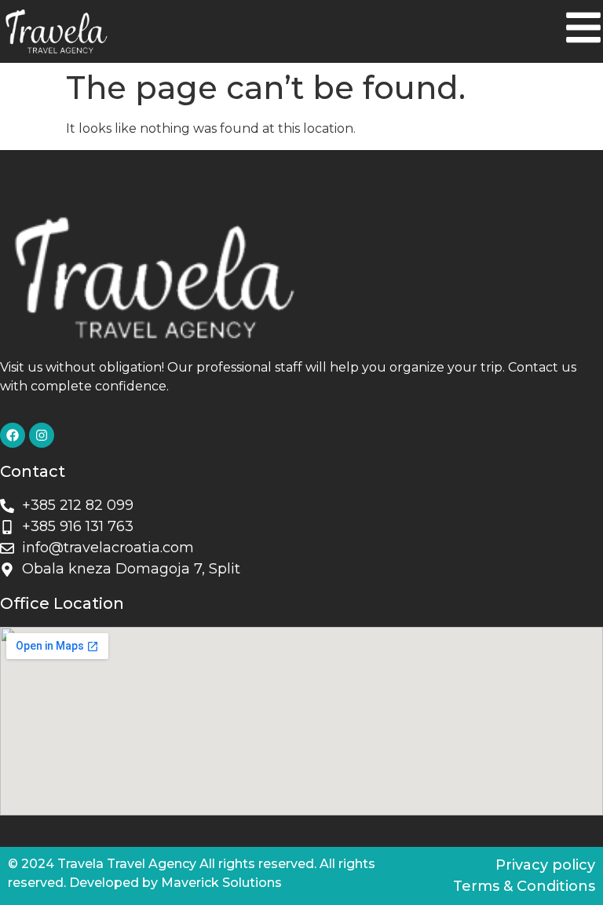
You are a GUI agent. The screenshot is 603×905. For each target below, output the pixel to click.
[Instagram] (41, 435)
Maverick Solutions (221, 882)
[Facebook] (12, 435)
